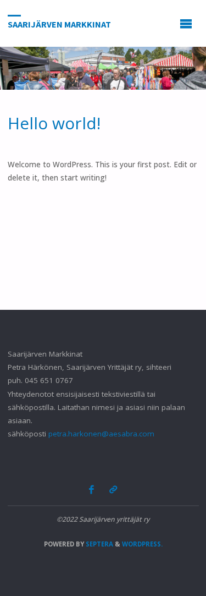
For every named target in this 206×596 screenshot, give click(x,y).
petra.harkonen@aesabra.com (101, 434)
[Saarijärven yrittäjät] (113, 489)
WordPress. (142, 544)
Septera (98, 544)
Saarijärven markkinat (59, 23)
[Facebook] (92, 489)
